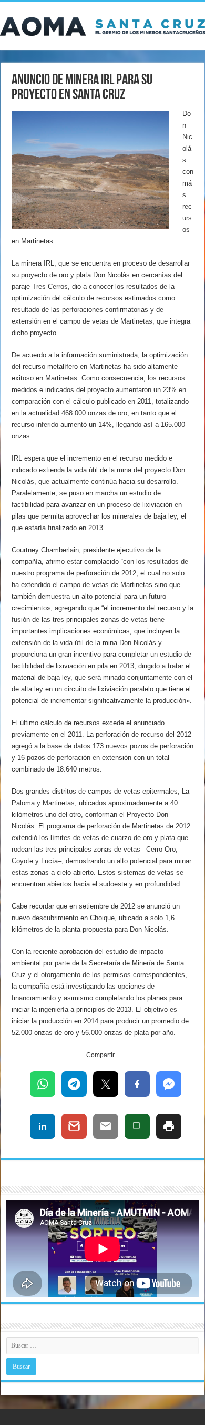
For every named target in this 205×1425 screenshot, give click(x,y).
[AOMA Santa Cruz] (102, 24)
